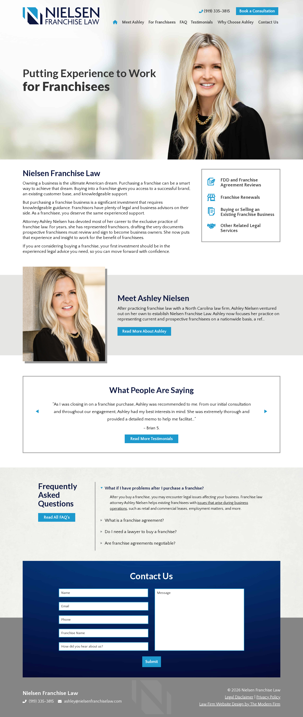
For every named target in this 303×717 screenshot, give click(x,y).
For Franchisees (162, 22)
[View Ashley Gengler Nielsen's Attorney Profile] (64, 325)
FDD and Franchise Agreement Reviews (241, 183)
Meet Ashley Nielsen (153, 298)
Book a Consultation (257, 11)
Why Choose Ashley (236, 22)
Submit (151, 661)
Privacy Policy (268, 697)
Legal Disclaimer (239, 697)
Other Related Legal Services (241, 228)
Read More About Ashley (144, 331)
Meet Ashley (133, 22)
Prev (37, 411)
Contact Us (268, 22)
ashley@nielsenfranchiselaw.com (93, 701)
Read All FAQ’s (57, 517)
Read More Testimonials (151, 439)
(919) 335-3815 (217, 11)
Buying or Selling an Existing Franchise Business (247, 212)
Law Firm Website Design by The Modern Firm (239, 704)
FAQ (183, 22)
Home (115, 22)
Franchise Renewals (240, 197)
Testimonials (202, 22)
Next (265, 411)
